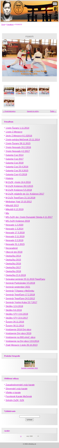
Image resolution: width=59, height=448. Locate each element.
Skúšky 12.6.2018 (14, 306)
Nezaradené (12, 248)
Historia (9, 178)
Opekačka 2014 (13, 256)
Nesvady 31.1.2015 (15, 244)
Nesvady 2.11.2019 (15, 236)
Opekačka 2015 (13, 260)
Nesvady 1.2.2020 (14, 225)
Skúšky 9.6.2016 (14, 310)
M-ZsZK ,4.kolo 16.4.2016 (18, 182)
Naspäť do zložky (33, 111)
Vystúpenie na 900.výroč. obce (20, 337)
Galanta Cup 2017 (14, 159)
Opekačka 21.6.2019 (16, 275)
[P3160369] (9, 91)
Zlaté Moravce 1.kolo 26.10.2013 (21, 345)
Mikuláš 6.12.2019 (14, 209)
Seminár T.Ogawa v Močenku (20, 291)
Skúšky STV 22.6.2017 (17, 318)
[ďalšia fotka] (52, 57)
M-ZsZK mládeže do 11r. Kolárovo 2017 (25, 194)
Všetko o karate (13, 392)
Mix (7, 213)
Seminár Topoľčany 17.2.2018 (20, 294)
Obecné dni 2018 (14, 252)
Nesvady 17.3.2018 (15, 232)
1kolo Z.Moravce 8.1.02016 (19, 136)
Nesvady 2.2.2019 (14, 240)
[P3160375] (32, 91)
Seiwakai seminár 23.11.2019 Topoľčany (25, 279)
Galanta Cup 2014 (14, 155)
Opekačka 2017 (13, 267)
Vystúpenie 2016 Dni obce (18, 329)
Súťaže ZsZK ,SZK (15, 400)
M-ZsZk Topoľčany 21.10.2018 (20, 198)
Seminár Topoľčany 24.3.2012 (20, 298)
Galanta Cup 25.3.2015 (17, 170)
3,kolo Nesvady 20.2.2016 (18, 147)
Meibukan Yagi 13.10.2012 (19, 201)
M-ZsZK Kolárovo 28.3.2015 (19, 186)
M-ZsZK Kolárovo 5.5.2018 (19, 190)
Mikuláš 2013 (12, 205)
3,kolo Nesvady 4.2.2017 (18, 151)
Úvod (3, 24)
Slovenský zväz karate (16, 389)
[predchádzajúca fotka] (6, 57)
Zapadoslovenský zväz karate (20, 385)
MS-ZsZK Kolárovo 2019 (18, 221)
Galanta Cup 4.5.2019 (16, 174)
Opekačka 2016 (13, 263)
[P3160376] (44, 91)
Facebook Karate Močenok (19, 396)
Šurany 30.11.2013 (15, 326)
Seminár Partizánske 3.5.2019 (20, 283)
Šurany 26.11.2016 (15, 322)
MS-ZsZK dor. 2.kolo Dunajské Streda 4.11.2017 (29, 217)
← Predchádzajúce (9, 111)
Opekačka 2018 (13, 271)
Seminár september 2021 (18, 287)
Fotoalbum (10, 24)
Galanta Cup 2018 (14, 163)
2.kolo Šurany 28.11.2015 (18, 143)
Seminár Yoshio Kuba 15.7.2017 (21, 302)
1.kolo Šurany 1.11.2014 (17, 128)
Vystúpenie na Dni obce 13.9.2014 (22, 341)
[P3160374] (21, 91)
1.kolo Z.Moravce (14, 132)
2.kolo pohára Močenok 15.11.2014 (23, 139)
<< (21, 436)
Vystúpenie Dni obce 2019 (18, 333)
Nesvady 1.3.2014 (14, 229)
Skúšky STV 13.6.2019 (17, 314)
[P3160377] (9, 102)
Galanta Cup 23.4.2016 (17, 167)
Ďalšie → (53, 111)
